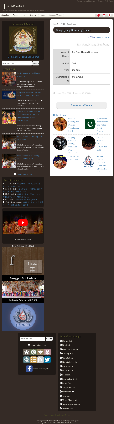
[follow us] (47, 359)
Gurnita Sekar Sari (70, 362)
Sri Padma (66, 391)
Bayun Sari (67, 341)
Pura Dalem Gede (70, 379)
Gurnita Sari (67, 358)
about (43, 15)
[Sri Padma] (26, 359)
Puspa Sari (66, 383)
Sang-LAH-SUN (69, 387)
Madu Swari (67, 370)
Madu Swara (67, 366)
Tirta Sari (66, 396)
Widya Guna (67, 408)
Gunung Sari (67, 353)
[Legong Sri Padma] (23, 53)
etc (24, 15)
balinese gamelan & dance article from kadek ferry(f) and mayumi (57, 421)
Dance (15, 15)
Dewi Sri (66, 345)
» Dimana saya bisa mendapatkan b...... (26, 200)
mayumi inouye (102, 37)
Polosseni (66, 375)
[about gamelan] (33, 352)
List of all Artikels (24, 174)
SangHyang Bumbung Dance (73, 30)
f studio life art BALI (13, 6)
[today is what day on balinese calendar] (40, 359)
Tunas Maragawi (69, 400)
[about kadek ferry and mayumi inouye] (47, 352)
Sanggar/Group (55, 15)
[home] (26, 352)
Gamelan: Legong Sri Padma (23, 56)
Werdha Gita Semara (71, 404)
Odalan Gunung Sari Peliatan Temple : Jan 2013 (73, 124)
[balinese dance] (40, 352)
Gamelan (5, 15)
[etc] (33, 359)
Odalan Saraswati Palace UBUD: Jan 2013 (102, 143)
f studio (33, 15)
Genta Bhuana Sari (70, 349)
